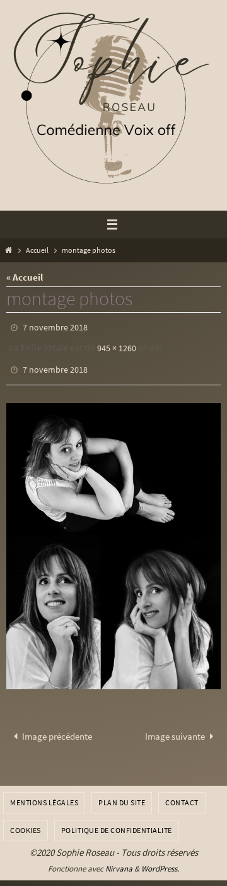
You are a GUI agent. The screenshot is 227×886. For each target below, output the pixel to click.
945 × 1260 (116, 345)
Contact (182, 794)
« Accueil (24, 277)
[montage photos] (113, 537)
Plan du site (121, 794)
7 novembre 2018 (55, 326)
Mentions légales (44, 794)
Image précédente (57, 727)
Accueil (37, 250)
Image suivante (175, 727)
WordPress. (160, 859)
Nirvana (118, 859)
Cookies (25, 821)
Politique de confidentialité (116, 821)
